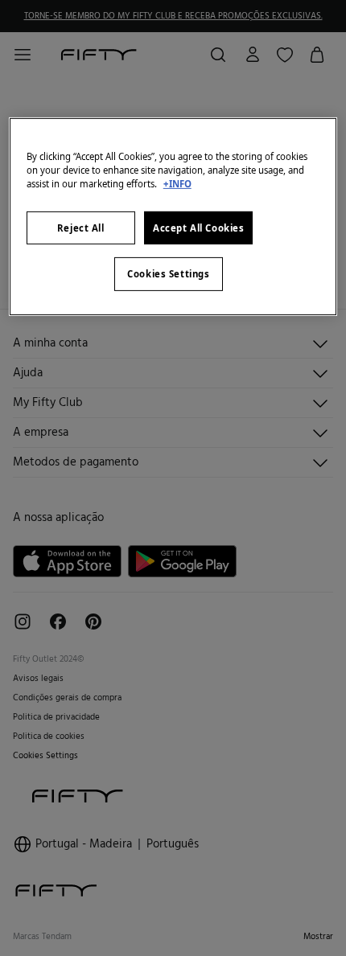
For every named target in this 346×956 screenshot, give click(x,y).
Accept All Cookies (198, 227)
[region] (173, 216)
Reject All (81, 227)
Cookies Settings (168, 274)
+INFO (177, 184)
